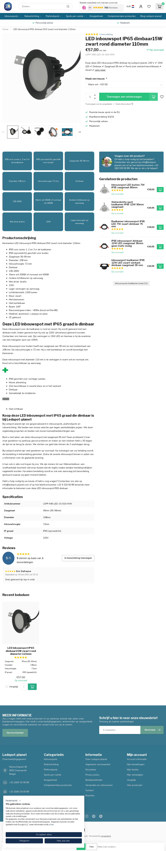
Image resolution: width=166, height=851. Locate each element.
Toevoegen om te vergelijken (98, 104)
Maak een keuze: (96, 78)
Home (5, 29)
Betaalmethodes (93, 780)
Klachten (90, 795)
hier (52, 824)
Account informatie (137, 759)
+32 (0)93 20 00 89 (19, 782)
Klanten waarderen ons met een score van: (99, 2)
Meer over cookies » (107, 846)
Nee (91, 846)
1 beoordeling (106, 34)
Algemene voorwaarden (97, 764)
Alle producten (134, 785)
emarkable (106, 836)
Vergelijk (13, 686)
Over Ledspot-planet (96, 759)
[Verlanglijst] (149, 6)
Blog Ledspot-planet (151, 16)
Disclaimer (90, 769)
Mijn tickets (132, 769)
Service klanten (15, 732)
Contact (89, 790)
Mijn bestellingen (135, 764)
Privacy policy (92, 774)
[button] (13, 801)
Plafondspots (52, 16)
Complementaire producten (122, 16)
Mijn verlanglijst (135, 774)
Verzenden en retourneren (99, 785)
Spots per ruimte (74, 16)
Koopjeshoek (96, 16)
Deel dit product (123, 104)
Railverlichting (31, 16)
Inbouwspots (11, 16)
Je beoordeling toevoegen (78, 558)
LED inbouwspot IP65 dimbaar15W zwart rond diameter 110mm (44, 29)
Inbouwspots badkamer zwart (131, 283)
